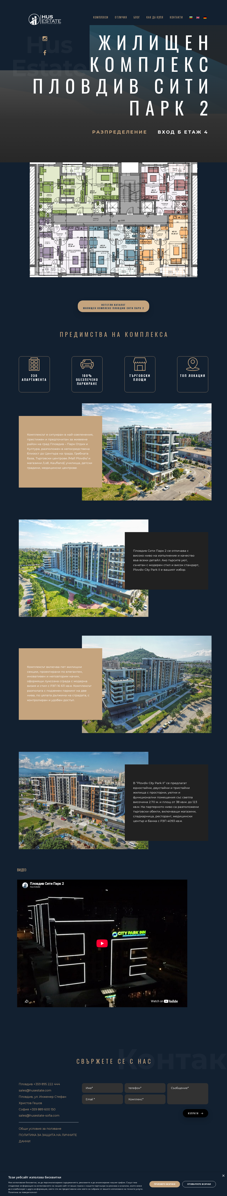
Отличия (121, 17)
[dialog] (113, 1184)
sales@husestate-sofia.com (39, 1115)
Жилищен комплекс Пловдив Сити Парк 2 (123, 74)
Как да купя (154, 17)
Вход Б (171, 132)
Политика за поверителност (22, 1192)
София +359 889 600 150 (37, 1109)
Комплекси (100, 17)
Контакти (176, 17)
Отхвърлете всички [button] (199, 1184)
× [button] (223, 1176)
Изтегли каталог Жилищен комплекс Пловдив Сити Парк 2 (113, 306)
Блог (137, 17)
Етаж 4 (196, 132)
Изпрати (194, 1113)
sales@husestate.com (35, 1090)
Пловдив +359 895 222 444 (39, 1084)
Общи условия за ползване (40, 1129)
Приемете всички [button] (164, 1184)
